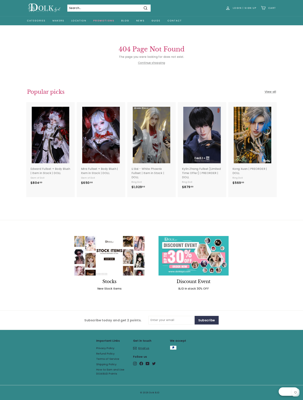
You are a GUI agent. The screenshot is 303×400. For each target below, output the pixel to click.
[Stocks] (109, 256)
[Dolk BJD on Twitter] (154, 364)
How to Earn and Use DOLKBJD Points (110, 371)
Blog (125, 20)
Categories (36, 20)
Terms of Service (107, 359)
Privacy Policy (105, 348)
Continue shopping (151, 63)
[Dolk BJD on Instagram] (135, 364)
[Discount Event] (194, 256)
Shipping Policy (106, 364)
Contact (174, 20)
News (140, 20)
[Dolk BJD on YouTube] (147, 364)
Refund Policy (105, 353)
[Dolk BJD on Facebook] (141, 364)
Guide (156, 20)
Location (78, 20)
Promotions (103, 20)
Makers (58, 20)
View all (270, 92)
